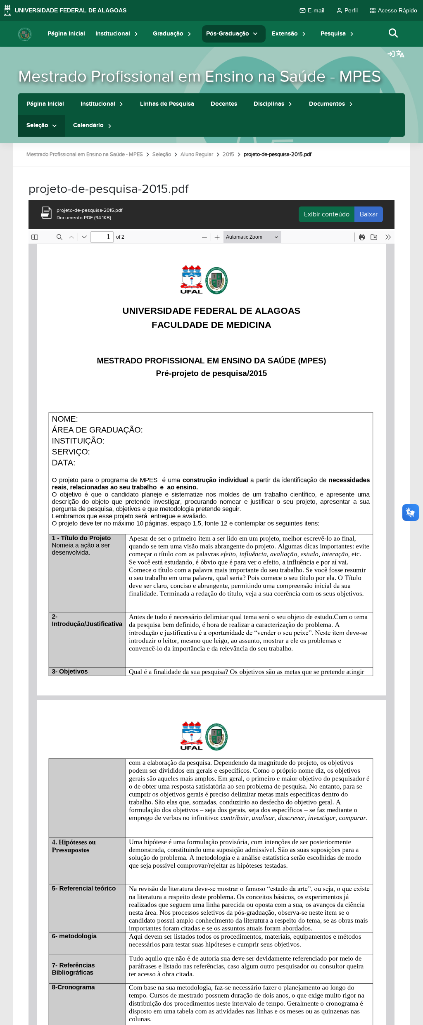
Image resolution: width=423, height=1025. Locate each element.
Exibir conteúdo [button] (326, 214)
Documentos (327, 104)
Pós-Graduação (227, 34)
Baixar (369, 214)
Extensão (285, 34)
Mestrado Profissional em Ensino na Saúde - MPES (199, 76)
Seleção (37, 125)
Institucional (112, 34)
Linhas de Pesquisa (167, 104)
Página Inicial (66, 34)
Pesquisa (333, 34)
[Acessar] (391, 54)
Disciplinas (269, 104)
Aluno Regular (197, 154)
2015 (228, 154)
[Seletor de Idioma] (400, 54)
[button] (136, 34)
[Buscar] (393, 33)
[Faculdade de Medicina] (24, 34)
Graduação (168, 34)
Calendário (88, 125)
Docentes (224, 104)
